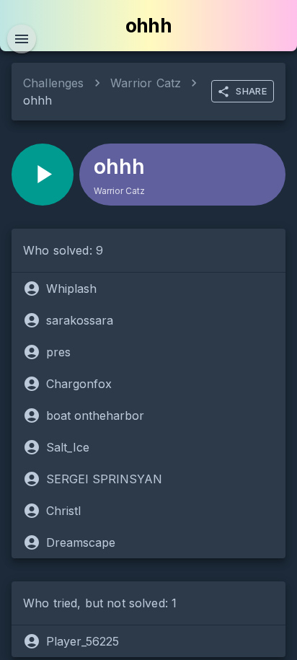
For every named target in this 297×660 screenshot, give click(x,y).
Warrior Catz (146, 83)
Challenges (53, 83)
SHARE (251, 91)
